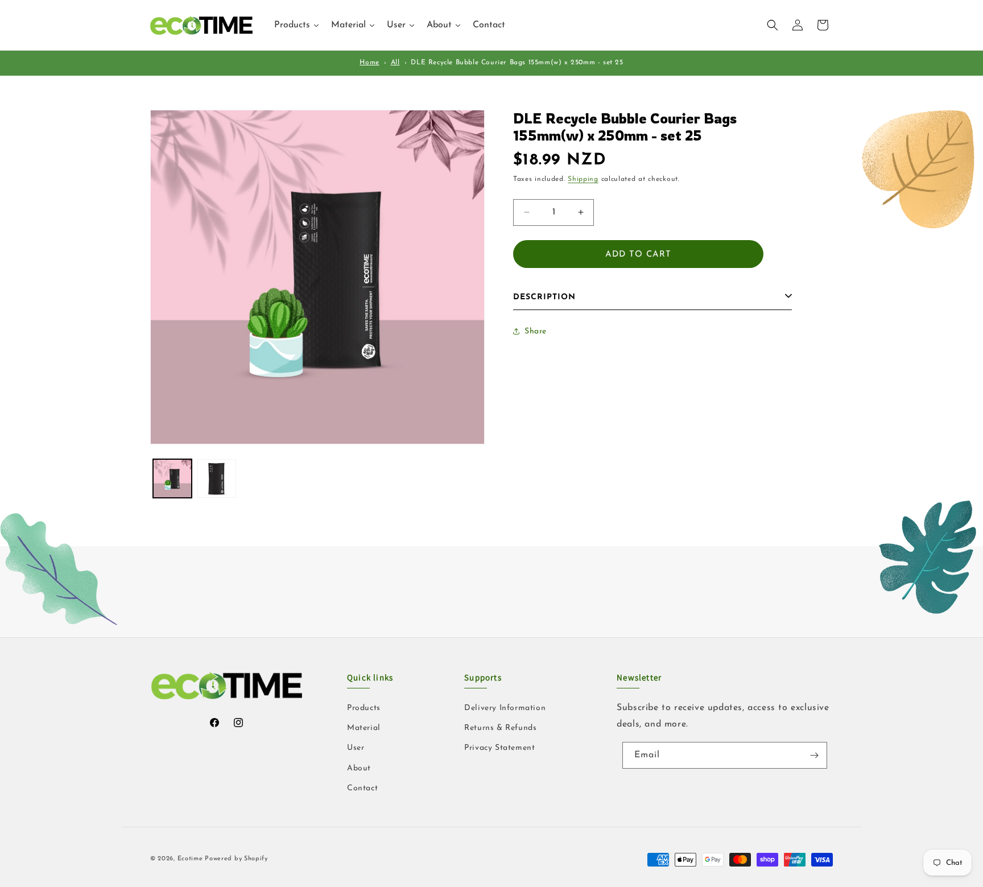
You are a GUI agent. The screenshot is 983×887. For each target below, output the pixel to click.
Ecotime (191, 859)
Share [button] (535, 331)
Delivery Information (505, 708)
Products (364, 708)
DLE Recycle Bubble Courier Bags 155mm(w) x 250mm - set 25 (517, 62)
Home (369, 62)
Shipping (583, 179)
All (395, 62)
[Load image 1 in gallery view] (172, 478)
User (355, 748)
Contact (362, 788)
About (359, 768)
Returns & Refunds (500, 728)
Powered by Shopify (236, 859)
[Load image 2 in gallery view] (216, 478)
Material (364, 728)
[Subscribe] (814, 755)
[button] (772, 25)
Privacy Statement (499, 748)
